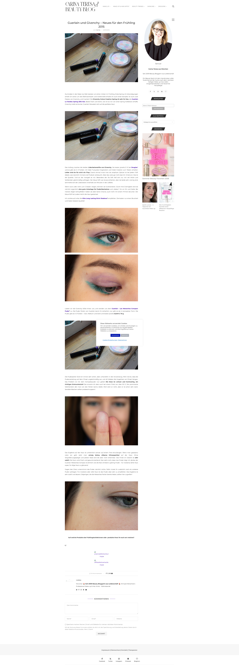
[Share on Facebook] (106, 573)
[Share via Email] (112, 573)
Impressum (105, 650)
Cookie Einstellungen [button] (110, 340)
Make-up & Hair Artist (121, 6)
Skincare (150, 6)
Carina (98, 30)
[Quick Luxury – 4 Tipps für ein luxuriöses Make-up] (149, 192)
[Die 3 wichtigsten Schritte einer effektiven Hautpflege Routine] (166, 192)
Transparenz (133, 650)
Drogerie (161, 6)
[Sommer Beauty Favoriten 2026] (158, 154)
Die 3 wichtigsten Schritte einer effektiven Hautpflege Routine (166, 207)
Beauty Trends (137, 6)
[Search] (173, 6)
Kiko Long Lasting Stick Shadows (94, 198)
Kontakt (124, 650)
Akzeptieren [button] (115, 335)
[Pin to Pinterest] (110, 573)
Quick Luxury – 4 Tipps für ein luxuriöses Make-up (148, 206)
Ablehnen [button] (125, 335)
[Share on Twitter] (108, 573)
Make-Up (106, 6)
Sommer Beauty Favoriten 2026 (155, 179)
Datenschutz (115, 650)
